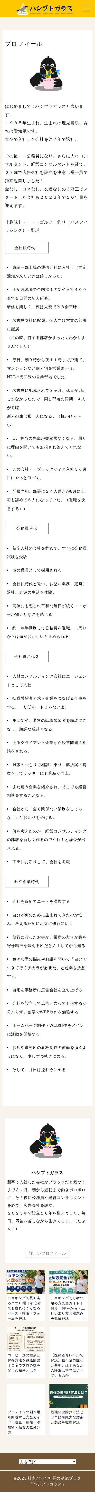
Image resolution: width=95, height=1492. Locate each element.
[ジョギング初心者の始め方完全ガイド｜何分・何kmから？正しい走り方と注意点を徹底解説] (69, 1324)
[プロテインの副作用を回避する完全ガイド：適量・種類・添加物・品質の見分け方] (26, 1438)
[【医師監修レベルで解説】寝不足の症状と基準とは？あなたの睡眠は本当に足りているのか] (69, 1381)
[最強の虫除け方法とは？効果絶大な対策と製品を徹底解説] (69, 1438)
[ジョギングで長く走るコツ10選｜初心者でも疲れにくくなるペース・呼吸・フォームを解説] (26, 1324)
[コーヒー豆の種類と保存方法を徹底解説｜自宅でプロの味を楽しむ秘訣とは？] (26, 1381)
